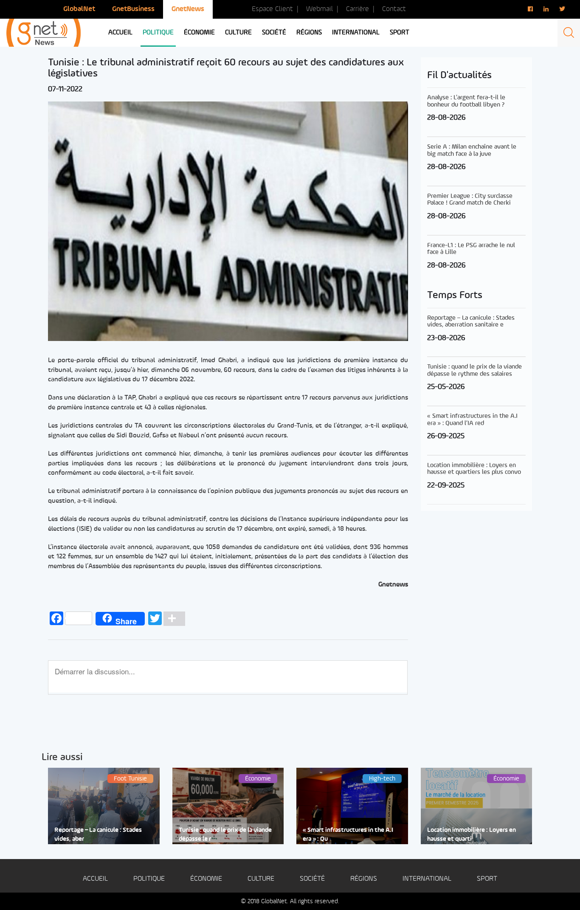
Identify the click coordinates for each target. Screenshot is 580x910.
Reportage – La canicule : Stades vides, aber (98, 834)
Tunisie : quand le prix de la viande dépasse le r (225, 834)
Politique (158, 32)
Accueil (120, 32)
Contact (394, 9)
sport (399, 32)
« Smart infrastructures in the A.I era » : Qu (348, 834)
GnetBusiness (133, 9)
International (356, 32)
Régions (309, 32)
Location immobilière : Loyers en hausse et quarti (471, 834)
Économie (199, 32)
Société (274, 32)
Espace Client (272, 9)
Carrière (357, 9)
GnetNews (188, 9)
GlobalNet (79, 9)
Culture (238, 32)
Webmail (319, 9)
